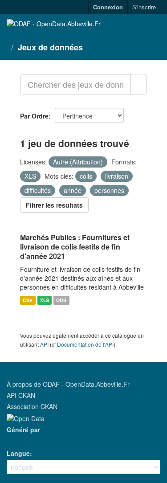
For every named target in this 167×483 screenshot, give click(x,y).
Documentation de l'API (85, 344)
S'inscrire (144, 7)
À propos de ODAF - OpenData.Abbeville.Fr (68, 384)
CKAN (22, 439)
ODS (61, 300)
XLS (44, 300)
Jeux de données (50, 47)
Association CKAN (32, 406)
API (44, 344)
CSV (28, 300)
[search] (138, 84)
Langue (18, 453)
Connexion (108, 7)
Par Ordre (34, 115)
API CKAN (21, 395)
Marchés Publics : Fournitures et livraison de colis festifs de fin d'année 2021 (75, 246)
